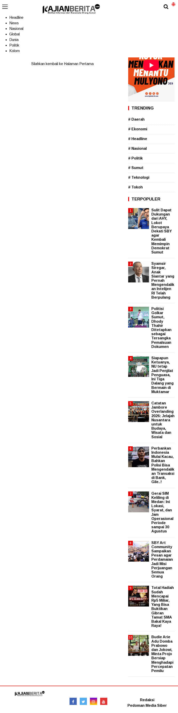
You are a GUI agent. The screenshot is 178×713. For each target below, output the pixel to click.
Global (14, 34)
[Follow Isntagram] (93, 701)
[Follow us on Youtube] (104, 701)
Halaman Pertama (79, 64)
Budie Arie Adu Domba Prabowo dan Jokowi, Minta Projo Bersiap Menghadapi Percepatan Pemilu (162, 654)
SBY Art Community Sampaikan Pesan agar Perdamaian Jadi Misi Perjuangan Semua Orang (162, 560)
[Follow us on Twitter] (83, 701)
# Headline (137, 139)
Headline (16, 17)
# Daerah (136, 119)
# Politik (135, 158)
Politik (14, 45)
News (14, 23)
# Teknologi (138, 177)
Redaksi (147, 700)
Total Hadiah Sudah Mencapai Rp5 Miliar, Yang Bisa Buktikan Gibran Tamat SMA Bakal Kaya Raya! (162, 607)
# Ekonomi (137, 129)
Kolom (14, 51)
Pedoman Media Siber (147, 705)
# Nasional (137, 148)
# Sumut (135, 168)
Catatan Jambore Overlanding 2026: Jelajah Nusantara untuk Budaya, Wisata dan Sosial (163, 420)
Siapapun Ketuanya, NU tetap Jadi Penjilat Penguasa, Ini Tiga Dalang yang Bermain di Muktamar (162, 375)
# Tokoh (135, 187)
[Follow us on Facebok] (73, 701)
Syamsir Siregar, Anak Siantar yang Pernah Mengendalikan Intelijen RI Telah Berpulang (162, 280)
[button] (173, 2)
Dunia (14, 40)
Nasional (16, 29)
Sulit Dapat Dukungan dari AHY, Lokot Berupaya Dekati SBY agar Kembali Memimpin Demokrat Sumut (161, 231)
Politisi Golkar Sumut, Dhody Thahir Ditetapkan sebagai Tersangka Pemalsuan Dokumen (161, 328)
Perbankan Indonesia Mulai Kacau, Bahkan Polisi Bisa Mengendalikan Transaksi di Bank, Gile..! (162, 465)
